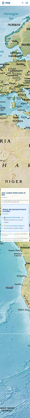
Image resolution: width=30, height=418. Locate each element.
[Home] (6, 3)
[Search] (23, 3)
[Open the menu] (27, 3)
